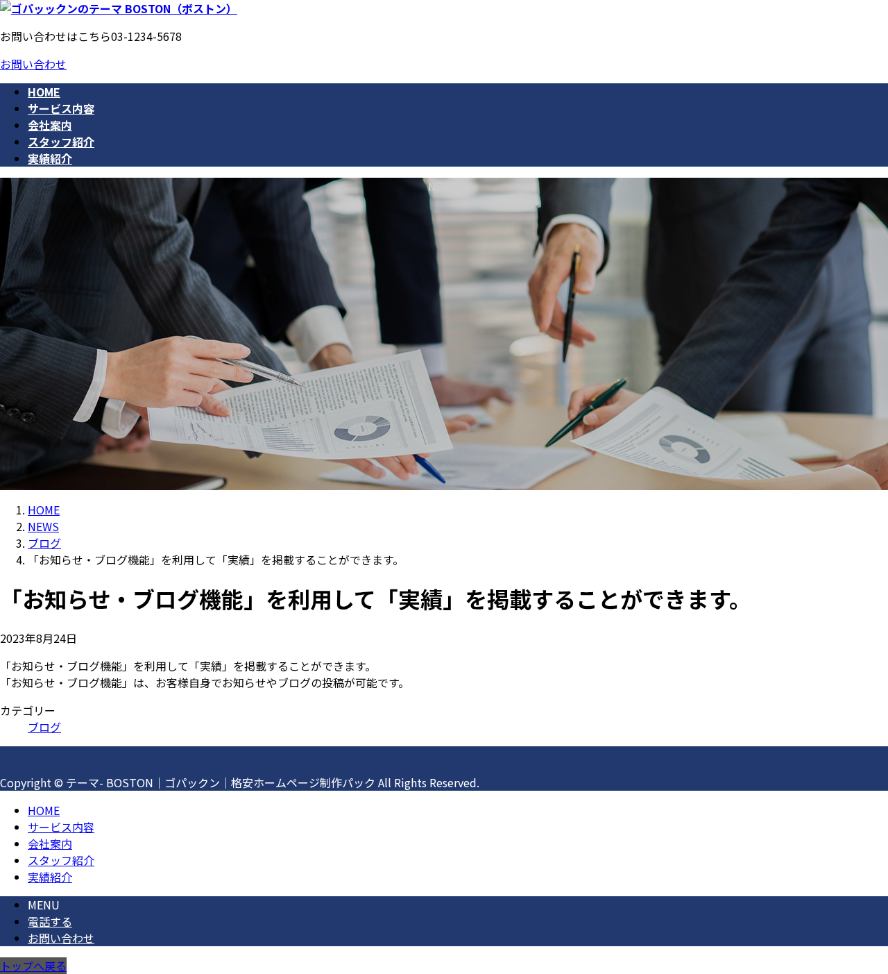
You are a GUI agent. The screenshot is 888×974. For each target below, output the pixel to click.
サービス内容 (61, 826)
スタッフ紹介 (61, 860)
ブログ (44, 727)
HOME (44, 810)
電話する (50, 921)
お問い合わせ (33, 64)
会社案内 (50, 843)
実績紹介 (50, 876)
